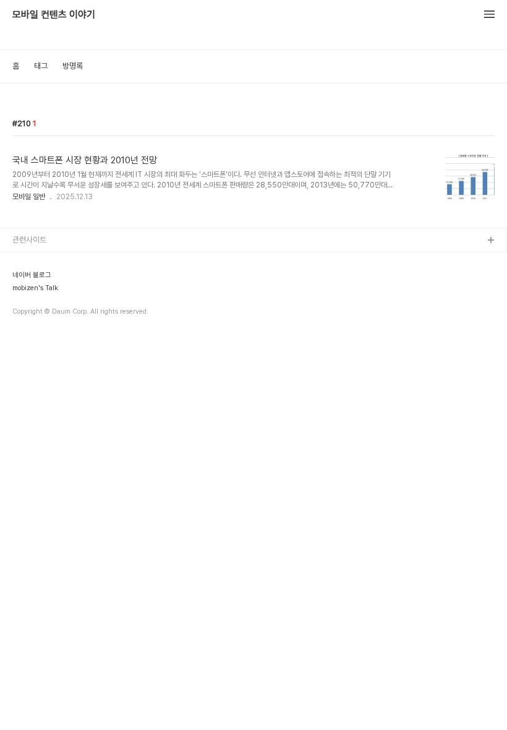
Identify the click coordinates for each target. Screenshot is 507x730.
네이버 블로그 (31, 275)
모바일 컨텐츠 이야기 (53, 14)
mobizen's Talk (35, 288)
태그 (41, 66)
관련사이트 (29, 239)
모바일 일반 (28, 196)
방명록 (72, 66)
